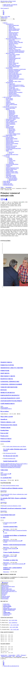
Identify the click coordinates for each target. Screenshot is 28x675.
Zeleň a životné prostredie (11, 104)
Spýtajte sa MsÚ (12, 55)
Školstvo (8, 109)
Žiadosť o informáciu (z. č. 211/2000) (17, 86)
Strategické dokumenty (14, 32)
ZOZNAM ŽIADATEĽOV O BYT (10, 398)
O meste (8, 156)
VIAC (2, 406)
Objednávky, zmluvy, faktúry (15, 81)
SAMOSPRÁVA (9, 24)
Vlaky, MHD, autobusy (11, 176)
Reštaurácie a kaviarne (11, 175)
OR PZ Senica (12, 128)
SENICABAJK (6, 182)
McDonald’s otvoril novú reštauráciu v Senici (13, 508)
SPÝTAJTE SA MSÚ (8, 5)
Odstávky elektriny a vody (8, 422)
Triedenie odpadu (5, 427)
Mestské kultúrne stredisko (11, 138)
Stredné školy (12, 114)
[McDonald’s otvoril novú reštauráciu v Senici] (11, 505)
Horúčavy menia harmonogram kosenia (14, 544)
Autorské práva (4, 655)
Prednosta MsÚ (12, 57)
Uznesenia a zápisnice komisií (15, 47)
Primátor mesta (12, 27)
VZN (10, 31)
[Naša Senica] (4, 593)
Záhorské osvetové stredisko (12, 143)
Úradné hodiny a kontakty (14, 54)
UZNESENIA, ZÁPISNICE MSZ (10, 381)
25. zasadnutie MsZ (6, 477)
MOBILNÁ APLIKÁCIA (8, 392)
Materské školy (12, 111)
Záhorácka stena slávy (10, 147)
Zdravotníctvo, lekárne (11, 119)
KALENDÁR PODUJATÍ (8, 515)
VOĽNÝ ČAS (6, 155)
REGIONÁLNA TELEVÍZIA (7, 466)
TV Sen (10, 153)
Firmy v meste (6, 607)
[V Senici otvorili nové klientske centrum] (10, 485)
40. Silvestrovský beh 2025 (10, 456)
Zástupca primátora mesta (14, 29)
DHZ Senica (11, 132)
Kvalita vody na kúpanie (11, 177)
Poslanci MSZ (12, 39)
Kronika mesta (9, 149)
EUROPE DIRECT (5, 465)
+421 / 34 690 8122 (13, 622)
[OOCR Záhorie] (4, 598)
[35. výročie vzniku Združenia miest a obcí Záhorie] (14, 446)
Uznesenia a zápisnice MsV (15, 49)
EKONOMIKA (9, 68)
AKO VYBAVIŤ (7, 97)
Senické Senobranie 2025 (10, 461)
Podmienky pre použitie (6, 656)
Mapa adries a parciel (7, 416)
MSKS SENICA (17, 466)
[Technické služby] (5, 597)
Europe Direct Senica (10, 108)
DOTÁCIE (4, 390)
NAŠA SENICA (23, 463)
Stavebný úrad (12, 60)
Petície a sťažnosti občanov (14, 89)
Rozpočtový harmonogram (14, 70)
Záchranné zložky (10, 127)
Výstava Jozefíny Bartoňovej (11, 552)
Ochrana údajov (11, 655)
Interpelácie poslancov (13, 43)
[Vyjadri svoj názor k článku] (4, 199)
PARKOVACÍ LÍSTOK (7, 365)
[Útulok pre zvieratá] (5, 596)
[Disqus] (14, 307)
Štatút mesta (11, 26)
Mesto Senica (3, 480)
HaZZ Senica (11, 131)
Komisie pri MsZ (12, 46)
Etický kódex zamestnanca (14, 65)
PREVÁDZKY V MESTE (8, 376)
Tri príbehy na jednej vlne (10, 560)
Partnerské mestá (12, 36)
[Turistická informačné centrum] (8, 586)
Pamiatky (11, 159)
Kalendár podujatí (10, 137)
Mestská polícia (12, 130)
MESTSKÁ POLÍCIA (15, 463)
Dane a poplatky (9, 99)
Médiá (7, 150)
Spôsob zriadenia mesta (14, 25)
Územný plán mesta (13, 33)
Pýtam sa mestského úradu (9, 610)
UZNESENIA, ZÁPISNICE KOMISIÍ (11, 384)
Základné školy (12, 113)
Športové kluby (9, 144)
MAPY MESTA (6, 181)
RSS (14, 656)
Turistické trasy (9, 165)
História (10, 158)
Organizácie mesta (13, 37)
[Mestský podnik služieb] (6, 588)
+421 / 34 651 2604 (14, 624)
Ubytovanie (8, 174)
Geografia (11, 161)
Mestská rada (11, 44)
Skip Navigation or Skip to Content (8, 1)
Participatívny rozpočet (14, 71)
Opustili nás (4, 419)
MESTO (5, 22)
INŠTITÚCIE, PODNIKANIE (10, 107)
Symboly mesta (12, 160)
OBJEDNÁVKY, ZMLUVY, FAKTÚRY (12, 368)
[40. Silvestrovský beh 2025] (9, 453)
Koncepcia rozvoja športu (11, 146)
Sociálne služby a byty (13, 88)
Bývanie (8, 105)
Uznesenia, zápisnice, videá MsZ (16, 42)
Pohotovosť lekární (6, 438)
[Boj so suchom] (4, 407)
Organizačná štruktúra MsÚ (15, 58)
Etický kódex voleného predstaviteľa (16, 50)
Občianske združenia (10, 122)
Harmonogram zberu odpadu (9, 425)
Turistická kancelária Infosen (12, 164)
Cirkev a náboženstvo (10, 124)
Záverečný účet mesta (13, 72)
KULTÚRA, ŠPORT (8, 136)
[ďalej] (3, 444)
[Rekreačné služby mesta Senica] (8, 590)
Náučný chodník (9, 170)
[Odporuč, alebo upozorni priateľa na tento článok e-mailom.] (2, 199)
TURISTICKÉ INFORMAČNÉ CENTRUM (10, 467)
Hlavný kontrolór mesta (14, 30)
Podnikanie (8, 102)
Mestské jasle (11, 110)
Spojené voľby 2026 (7, 183)
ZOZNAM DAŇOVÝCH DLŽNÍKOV (11, 401)
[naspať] (1, 444)
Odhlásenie (5, 582)
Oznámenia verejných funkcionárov (16, 52)
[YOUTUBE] (3, 11)
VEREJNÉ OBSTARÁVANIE (9, 387)
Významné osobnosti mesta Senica (13, 148)
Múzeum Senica (9, 139)
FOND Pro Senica (13, 91)
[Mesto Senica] (6, 199)
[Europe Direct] (4, 592)
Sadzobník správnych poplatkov (15, 92)
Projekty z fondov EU (13, 35)
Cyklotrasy (8, 166)
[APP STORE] (3, 14)
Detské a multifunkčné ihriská (12, 167)
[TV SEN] (3, 595)
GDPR (18, 655)
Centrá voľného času (13, 116)
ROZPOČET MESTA (7, 379)
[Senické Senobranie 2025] (9, 458)
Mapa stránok (19, 656)
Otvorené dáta (12, 87)
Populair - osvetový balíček (14, 96)
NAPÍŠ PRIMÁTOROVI (8, 403)
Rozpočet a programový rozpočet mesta (17, 69)
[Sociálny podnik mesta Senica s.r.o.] (9, 591)
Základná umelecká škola (14, 117)
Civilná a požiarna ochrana (14, 133)
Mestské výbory (12, 48)
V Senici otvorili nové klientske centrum (12, 488)
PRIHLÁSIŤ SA (4, 583)
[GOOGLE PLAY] (3, 13)
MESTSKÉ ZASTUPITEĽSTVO (13, 38)
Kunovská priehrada (13, 178)
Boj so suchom (5, 411)
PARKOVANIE (5, 370)
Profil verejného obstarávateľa (15, 74)
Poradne (8, 125)
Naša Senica (11, 152)
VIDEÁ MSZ (4, 470)
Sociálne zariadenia (10, 120)
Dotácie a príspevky (10, 103)
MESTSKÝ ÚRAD (10, 53)
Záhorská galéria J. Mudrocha (12, 141)
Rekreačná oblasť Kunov (11, 169)
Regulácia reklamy (13, 93)
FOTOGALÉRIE (5, 441)
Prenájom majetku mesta (14, 76)
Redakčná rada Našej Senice (12, 154)
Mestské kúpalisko (13, 180)
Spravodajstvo (9, 187)
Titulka (2, 187)
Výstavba (8, 100)
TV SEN (3, 517)
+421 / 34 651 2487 (14, 629)
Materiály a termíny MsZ (14, 41)
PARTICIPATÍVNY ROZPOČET (10, 395)
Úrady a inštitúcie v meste (11, 121)
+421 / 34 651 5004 (5, 16)
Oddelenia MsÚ (12, 59)
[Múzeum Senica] (5, 587)
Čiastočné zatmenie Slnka (10, 526)
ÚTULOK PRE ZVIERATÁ (15, 465)
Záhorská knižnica (10, 142)
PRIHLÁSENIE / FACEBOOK (10, 4)
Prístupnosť (23, 655)
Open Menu (3, 20)
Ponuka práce (4, 436)
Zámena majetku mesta (14, 77)
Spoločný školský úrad (13, 63)
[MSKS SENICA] (5, 585)
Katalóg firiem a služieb (11, 135)
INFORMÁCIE (9, 82)
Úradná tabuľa (12, 83)
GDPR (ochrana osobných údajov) (16, 85)
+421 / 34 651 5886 (13, 627)
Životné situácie (9, 98)
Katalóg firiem (5, 430)
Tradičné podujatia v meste (11, 171)
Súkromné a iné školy (13, 115)
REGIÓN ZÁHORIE (5, 463)
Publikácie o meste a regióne (12, 172)
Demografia (11, 163)
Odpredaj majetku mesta (14, 75)
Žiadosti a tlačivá (12, 64)
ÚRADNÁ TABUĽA (6, 362)
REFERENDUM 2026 (8, 185)
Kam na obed (4, 433)
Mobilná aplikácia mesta (14, 66)
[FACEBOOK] (3, 10)
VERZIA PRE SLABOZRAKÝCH (11, 666)
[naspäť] (1, 520)
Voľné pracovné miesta (14, 94)
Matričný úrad (12, 61)
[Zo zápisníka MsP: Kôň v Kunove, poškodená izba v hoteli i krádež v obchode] (14, 495)
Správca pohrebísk (10, 126)
